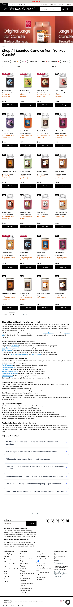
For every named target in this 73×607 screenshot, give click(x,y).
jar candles (14, 354)
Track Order (23, 554)
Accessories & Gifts (10, 564)
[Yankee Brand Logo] (22, 9)
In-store (5, 61)
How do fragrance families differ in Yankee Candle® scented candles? (32, 451)
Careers (6, 579)
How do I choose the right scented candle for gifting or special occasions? (34, 484)
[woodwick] (12, 4)
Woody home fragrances (10, 374)
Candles (6, 556)
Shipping (23, 581)
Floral (23, 61)
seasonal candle (48, 333)
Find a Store (24, 563)
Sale (5, 566)
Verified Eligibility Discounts (25, 592)
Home (3, 46)
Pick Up (22, 586)
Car (5, 561)
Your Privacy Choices (43, 559)
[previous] (20, 1)
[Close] (70, 1)
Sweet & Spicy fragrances (10, 371)
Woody (65, 61)
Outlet (5, 571)
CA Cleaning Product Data (42, 574)
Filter (18, 66)
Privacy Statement (29, 532)
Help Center (59, 563)
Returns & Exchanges (26, 583)
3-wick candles (36, 354)
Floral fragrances (7, 365)
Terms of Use (40, 563)
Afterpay (22, 571)
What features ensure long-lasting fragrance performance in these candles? (35, 476)
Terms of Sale (40, 565)
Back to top (35, 514)
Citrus (14, 61)
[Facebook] (47, 521)
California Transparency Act (44, 569)
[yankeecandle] (4, 4)
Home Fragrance (9, 559)
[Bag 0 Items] (68, 9)
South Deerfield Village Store (27, 575)
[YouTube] (67, 521)
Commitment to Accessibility (41, 578)
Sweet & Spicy (54, 61)
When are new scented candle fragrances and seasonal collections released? (35, 491)
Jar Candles (15, 346)
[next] (53, 1)
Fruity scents (6, 369)
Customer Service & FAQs (26, 560)
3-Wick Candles (7, 350)
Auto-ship (23, 568)
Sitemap (6, 581)
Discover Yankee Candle (11, 569)
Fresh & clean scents (8, 367)
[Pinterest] (62, 521)
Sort (53, 66)
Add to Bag (10, 105)
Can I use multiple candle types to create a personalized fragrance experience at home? (35, 468)
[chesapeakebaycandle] (21, 4)
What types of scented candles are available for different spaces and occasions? (32, 443)
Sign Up (31, 523)
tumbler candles (23, 354)
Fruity (43, 61)
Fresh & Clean (33, 61)
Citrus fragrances (7, 376)
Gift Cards (7, 574)
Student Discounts (26, 588)
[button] (67, 602)
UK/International (25, 578)
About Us (6, 576)
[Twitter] (52, 521)
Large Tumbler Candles (9, 348)
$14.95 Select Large (36, 1)
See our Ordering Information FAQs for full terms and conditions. (60, 574)
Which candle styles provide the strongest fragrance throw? (28, 459)
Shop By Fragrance (10, 554)
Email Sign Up (7, 520)
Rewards (23, 566)
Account (22, 556)
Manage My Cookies (42, 556)
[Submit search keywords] (63, 9)
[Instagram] (57, 521)
